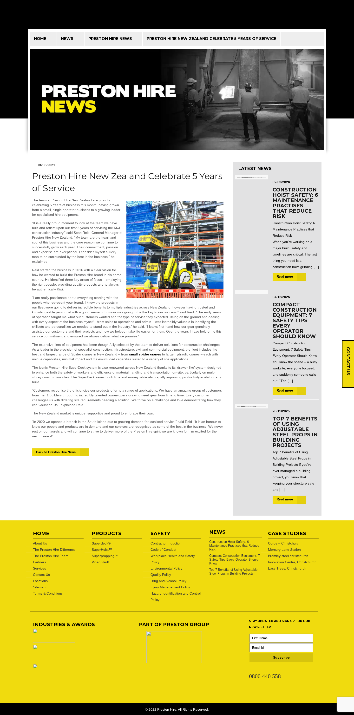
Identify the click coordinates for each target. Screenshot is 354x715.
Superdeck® (101, 543)
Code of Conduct (163, 549)
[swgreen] (54, 641)
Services (39, 568)
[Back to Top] (331, 705)
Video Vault (100, 562)
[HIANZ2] (57, 661)
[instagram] (269, 669)
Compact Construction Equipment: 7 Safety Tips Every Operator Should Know (295, 320)
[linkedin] (251, 669)
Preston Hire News (110, 38)
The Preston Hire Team (50, 556)
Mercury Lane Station (284, 549)
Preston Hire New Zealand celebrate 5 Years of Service (211, 38)
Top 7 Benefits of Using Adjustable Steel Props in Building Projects (295, 432)
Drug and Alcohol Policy (168, 581)
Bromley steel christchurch (288, 556)
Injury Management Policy (170, 587)
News (67, 38)
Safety (160, 533)
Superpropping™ (105, 556)
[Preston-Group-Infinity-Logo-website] (174, 662)
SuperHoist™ (102, 549)
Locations (40, 581)
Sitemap (39, 587)
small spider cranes (145, 354)
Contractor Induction (166, 543)
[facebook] (260, 669)
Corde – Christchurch (284, 543)
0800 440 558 (265, 676)
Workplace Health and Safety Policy (173, 559)
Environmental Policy (166, 568)
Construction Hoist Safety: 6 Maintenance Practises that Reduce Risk (295, 203)
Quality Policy (161, 575)
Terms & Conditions (48, 593)
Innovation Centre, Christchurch (292, 562)
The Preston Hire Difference (54, 549)
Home (40, 38)
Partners (39, 562)
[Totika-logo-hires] (45, 687)
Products (106, 533)
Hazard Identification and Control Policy (176, 596)
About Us (40, 543)
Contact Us (41, 575)
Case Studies (287, 533)
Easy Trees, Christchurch (287, 568)
